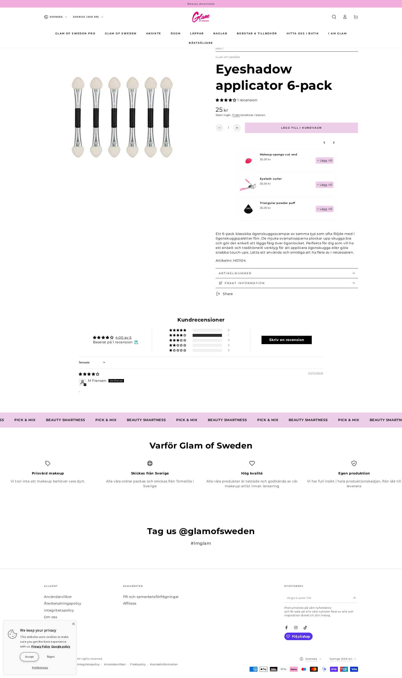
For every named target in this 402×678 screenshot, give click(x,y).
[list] (201, 474)
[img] (89, 374)
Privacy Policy (40, 646)
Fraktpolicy (138, 664)
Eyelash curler (271, 178)
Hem (219, 48)
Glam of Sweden (228, 57)
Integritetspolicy (59, 610)
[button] (334, 17)
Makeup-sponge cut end (278, 154)
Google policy (60, 646)
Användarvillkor (58, 597)
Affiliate (130, 603)
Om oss (50, 617)
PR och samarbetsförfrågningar (151, 597)
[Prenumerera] (355, 597)
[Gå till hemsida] (201, 17)
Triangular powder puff (277, 203)
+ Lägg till (324, 160)
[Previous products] (324, 142)
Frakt (236, 115)
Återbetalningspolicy (62, 603)
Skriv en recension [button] (286, 340)
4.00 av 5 (123, 338)
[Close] (73, 624)
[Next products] (333, 142)
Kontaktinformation (164, 664)
